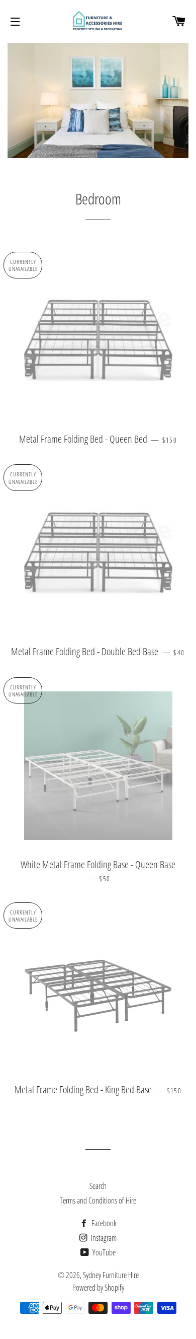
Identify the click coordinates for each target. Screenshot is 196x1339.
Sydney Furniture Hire (111, 1275)
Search (98, 1185)
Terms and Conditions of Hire (98, 1200)
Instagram (103, 1237)
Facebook (103, 1223)
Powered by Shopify (98, 1287)
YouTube (103, 1252)
